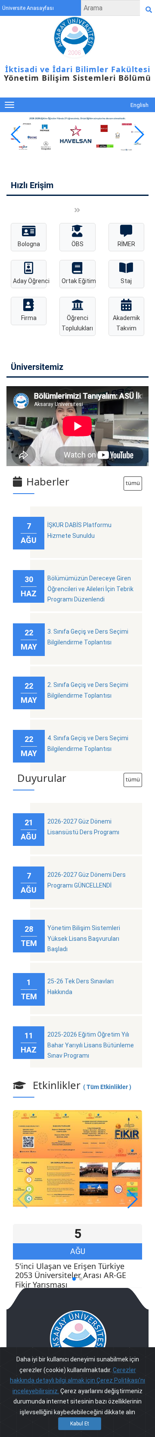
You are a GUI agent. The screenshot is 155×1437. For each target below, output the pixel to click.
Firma (29, 317)
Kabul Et (79, 1424)
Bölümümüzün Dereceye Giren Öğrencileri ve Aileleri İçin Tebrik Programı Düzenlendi (90, 589)
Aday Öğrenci (29, 281)
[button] (138, 134)
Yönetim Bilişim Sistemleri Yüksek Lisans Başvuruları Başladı (83, 938)
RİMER (126, 244)
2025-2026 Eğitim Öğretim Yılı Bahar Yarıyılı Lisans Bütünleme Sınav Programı (90, 1045)
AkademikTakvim (126, 323)
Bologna (29, 244)
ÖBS (77, 244)
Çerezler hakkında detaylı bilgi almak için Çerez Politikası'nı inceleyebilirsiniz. (77, 1380)
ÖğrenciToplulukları (77, 323)
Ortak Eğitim (78, 281)
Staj (126, 281)
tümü (133, 483)
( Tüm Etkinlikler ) (107, 1086)
